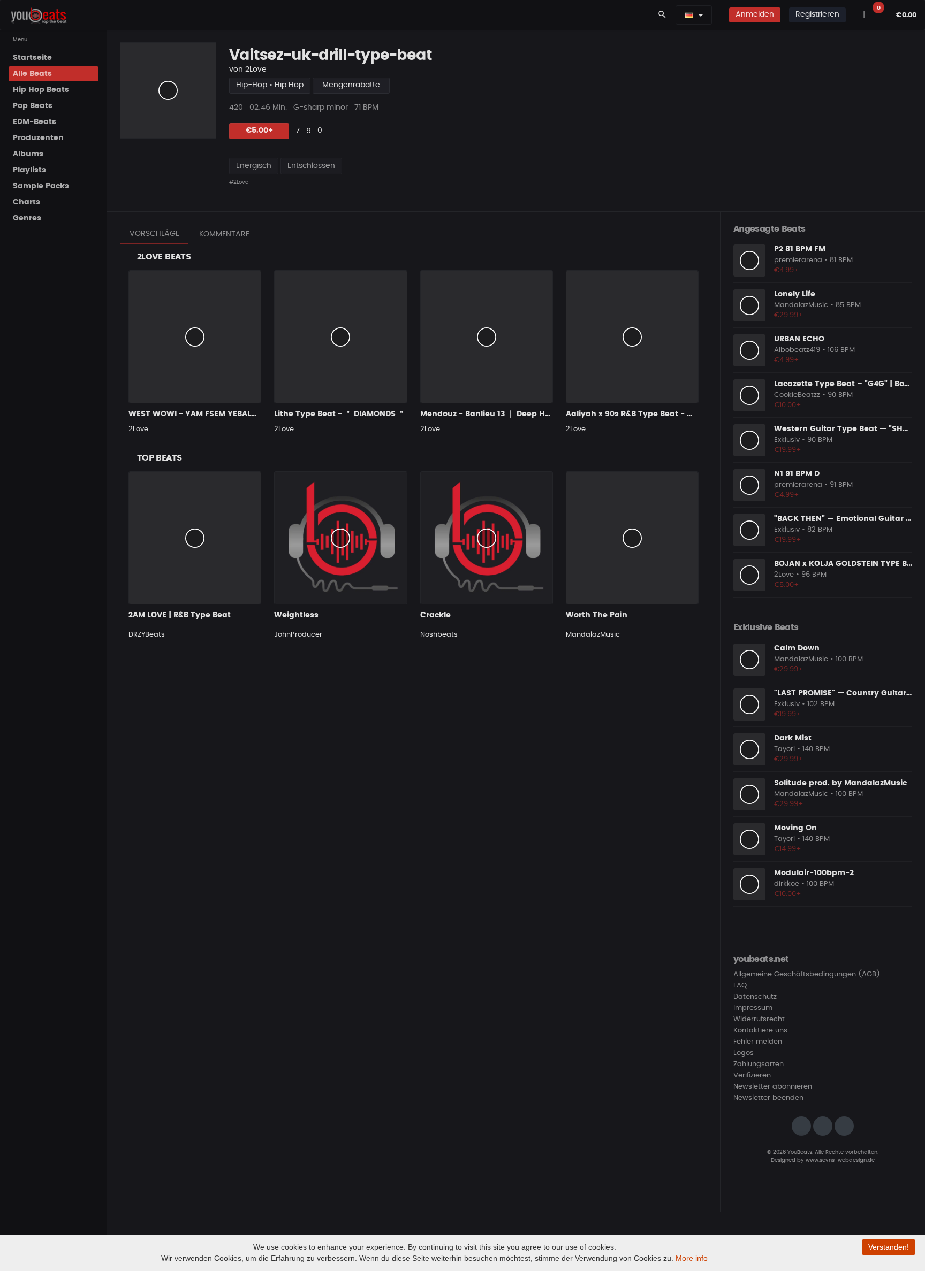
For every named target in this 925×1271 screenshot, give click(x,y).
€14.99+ (787, 849)
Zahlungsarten (758, 1064)
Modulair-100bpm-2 (814, 873)
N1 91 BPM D (797, 474)
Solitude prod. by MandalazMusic (840, 783)
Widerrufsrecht (759, 1019)
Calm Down (797, 648)
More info (692, 1258)
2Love (256, 69)
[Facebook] (822, 1126)
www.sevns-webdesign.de (840, 1160)
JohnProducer (298, 634)
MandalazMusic (593, 634)
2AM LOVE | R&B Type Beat (179, 615)
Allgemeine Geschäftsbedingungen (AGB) (806, 974)
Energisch (253, 166)
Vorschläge (154, 234)
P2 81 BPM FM (799, 249)
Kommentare (224, 234)
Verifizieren (752, 1075)
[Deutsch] (689, 15)
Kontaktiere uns (760, 1030)
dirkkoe (786, 883)
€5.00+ (259, 130)
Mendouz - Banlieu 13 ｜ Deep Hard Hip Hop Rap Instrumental (542, 414)
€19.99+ (787, 450)
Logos (743, 1053)
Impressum (752, 1008)
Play (168, 90)
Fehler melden (757, 1041)
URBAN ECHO (799, 339)
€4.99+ (786, 270)
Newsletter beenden (768, 1097)
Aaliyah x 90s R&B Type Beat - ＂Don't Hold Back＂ (665, 414)
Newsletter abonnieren (772, 1086)
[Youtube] (844, 1126)
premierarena (798, 260)
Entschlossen (311, 166)
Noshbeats (439, 634)
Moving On (795, 828)
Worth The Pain (596, 615)
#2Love (238, 182)
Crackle (435, 615)
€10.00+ (787, 405)
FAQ (740, 985)
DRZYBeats (146, 634)
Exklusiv (787, 440)
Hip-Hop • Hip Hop (270, 85)
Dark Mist (793, 738)
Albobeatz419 (797, 350)
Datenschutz (755, 996)
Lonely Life (794, 294)
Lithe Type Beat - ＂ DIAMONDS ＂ (339, 414)
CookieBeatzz (797, 395)
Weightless (296, 615)
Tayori (784, 749)
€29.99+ (788, 315)
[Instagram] (801, 1126)
